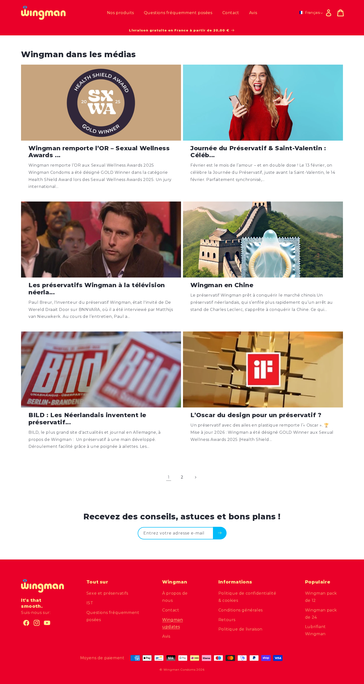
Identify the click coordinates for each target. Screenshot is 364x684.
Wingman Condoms (179, 669)
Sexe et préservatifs (107, 593)
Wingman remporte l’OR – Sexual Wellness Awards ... (99, 152)
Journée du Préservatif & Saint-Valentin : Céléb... (258, 152)
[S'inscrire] (220, 533)
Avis (166, 636)
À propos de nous (175, 597)
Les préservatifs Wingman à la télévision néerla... (96, 289)
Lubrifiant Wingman (315, 630)
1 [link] (169, 477)
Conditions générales (240, 610)
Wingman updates (172, 623)
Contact (170, 610)
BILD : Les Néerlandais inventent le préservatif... (87, 419)
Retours (226, 619)
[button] (340, 12)
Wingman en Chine (222, 285)
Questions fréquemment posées (112, 616)
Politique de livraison (240, 629)
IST (89, 603)
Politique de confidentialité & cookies (247, 597)
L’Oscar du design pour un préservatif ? (255, 415)
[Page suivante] (195, 477)
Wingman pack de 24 (321, 614)
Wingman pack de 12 (321, 597)
